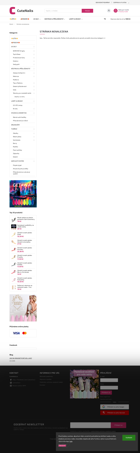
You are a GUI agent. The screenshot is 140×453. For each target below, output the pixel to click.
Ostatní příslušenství (19, 86)
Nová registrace (105, 396)
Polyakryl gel (17, 165)
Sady (14, 90)
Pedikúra (16, 80)
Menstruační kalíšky (19, 117)
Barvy (15, 143)
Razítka (15, 147)
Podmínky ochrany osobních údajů (51, 382)
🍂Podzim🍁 (15, 42)
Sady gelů (16, 64)
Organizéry (15, 125)
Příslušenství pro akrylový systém (21, 173)
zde (71, 441)
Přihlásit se (106, 392)
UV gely (14, 46)
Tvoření (14, 129)
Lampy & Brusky (17, 101)
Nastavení (62, 445)
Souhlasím (129, 438)
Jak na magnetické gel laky (21, 358)
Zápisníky (16, 153)
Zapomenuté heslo (106, 399)
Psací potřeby (17, 150)
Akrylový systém (17, 161)
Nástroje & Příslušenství (20, 68)
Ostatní (15, 157)
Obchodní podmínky (103, 2)
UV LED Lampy (17, 105)
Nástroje (16, 76)
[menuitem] (14, 19)
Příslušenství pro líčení (20, 120)
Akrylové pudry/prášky (20, 168)
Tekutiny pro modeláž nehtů (22, 93)
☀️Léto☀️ (14, 38)
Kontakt (42, 385)
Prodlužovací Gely (19, 57)
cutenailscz (16, 382)
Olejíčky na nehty (20, 96)
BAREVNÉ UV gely (19, 51)
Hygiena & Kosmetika (19, 113)
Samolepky (16, 140)
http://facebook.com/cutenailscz (24, 379)
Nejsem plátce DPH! (19, 385)
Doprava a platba (119, 2)
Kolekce (15, 61)
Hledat (87, 11)
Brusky (15, 108)
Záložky (15, 133)
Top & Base (16, 54)
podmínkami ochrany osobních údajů (103, 431)
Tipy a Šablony (17, 83)
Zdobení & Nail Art (19, 73)
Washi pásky (17, 136)
